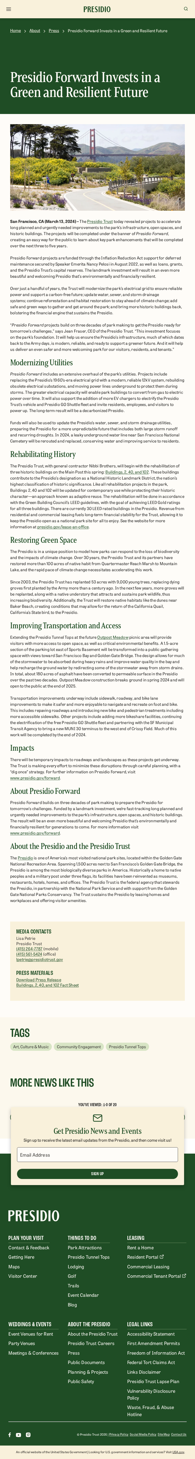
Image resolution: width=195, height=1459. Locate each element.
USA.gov (178, 1452)
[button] (31, 1047)
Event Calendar (83, 1295)
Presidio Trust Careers (91, 1343)
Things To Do (82, 1238)
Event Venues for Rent (30, 1334)
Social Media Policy (143, 1434)
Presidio (25, 857)
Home (15, 30)
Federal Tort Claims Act (151, 1362)
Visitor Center (22, 1276)
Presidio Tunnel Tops (89, 1257)
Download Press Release (38, 979)
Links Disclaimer (144, 1372)
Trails (73, 1285)
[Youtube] (18, 1435)
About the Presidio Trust (93, 1334)
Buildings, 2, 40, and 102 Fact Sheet (47, 985)
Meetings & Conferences (33, 1353)
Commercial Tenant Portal (154, 1276)
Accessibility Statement (151, 1334)
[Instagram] (28, 1435)
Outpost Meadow (112, 637)
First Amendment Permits (153, 1343)
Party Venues (21, 1343)
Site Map (164, 1434)
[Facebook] (9, 1435)
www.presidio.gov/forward (35, 777)
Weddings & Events (29, 1324)
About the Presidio (89, 1324)
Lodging (76, 1266)
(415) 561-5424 (29, 954)
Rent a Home (140, 1247)
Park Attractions (85, 1247)
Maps (14, 1266)
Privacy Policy (118, 1434)
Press (54, 30)
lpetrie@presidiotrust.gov (39, 959)
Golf (72, 1276)
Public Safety (81, 1381)
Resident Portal (142, 1257)
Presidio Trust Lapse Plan (153, 1381)
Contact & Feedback (28, 1247)
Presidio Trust (100, 221)
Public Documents (86, 1362)
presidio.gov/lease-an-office (63, 526)
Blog (72, 1304)
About (34, 30)
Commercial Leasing (148, 1266)
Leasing (135, 1238)
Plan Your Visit (26, 1238)
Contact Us (179, 1434)
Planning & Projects (88, 1372)
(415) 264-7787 (29, 948)
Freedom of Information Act (156, 1353)
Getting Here (21, 1257)
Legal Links (140, 1324)
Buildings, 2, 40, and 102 (127, 471)
